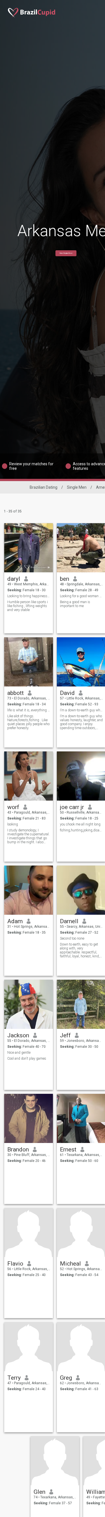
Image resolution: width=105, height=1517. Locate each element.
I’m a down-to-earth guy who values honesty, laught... (81, 710)
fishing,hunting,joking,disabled (81, 830)
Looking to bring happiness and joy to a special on (28, 596)
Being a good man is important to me (75, 604)
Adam (15, 921)
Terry (14, 1377)
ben (64, 578)
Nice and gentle (19, 1053)
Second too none (72, 938)
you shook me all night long (80, 824)
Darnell (69, 921)
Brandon (18, 1149)
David (67, 693)
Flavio (15, 1263)
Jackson (18, 1035)
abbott (15, 693)
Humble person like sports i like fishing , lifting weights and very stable (27, 606)
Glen (39, 1491)
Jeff (65, 1035)
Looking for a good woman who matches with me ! (81, 596)
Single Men (77, 487)
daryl (13, 578)
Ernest (68, 1149)
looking (12, 824)
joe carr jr (72, 807)
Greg (66, 1377)
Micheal (70, 1263)
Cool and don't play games (26, 1058)
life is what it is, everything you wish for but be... (28, 710)
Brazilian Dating (43, 487)
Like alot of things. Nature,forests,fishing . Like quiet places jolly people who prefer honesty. (28, 722)
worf (13, 807)
